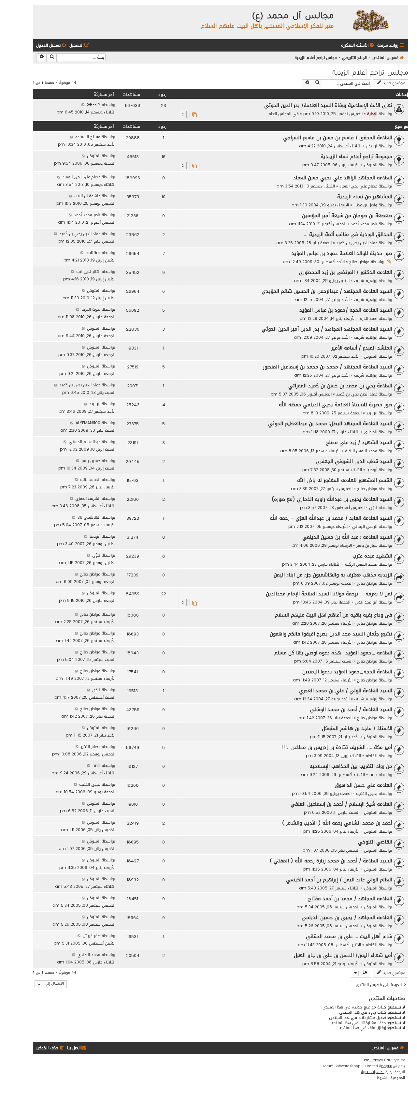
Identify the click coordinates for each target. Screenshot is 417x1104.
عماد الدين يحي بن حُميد (356, 242)
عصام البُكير (90, 746)
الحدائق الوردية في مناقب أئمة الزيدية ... (348, 234)
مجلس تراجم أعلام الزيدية (370, 73)
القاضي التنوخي (375, 841)
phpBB (386, 1066)
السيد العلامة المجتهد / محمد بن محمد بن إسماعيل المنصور (327, 366)
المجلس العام (279, 113)
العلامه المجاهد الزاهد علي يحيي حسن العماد (342, 177)
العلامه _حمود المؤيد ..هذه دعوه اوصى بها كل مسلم (333, 652)
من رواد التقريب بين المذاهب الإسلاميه (350, 766)
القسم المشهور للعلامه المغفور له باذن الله (344, 480)
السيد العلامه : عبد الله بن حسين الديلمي (347, 537)
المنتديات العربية (372, 1072)
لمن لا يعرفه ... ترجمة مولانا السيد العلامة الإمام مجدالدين (329, 593)
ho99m (93, 252)
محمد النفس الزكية (361, 451)
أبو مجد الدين (366, 602)
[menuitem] (358, 45)
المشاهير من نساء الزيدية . (363, 196)
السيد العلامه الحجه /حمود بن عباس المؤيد (345, 310)
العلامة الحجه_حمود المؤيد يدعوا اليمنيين (347, 671)
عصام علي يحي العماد (358, 186)
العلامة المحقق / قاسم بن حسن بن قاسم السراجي (337, 137)
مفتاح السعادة (87, 137)
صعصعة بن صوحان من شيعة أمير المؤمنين (347, 215)
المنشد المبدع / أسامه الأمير (361, 347)
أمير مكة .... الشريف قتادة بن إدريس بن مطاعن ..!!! (336, 747)
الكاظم (371, 755)
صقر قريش (91, 935)
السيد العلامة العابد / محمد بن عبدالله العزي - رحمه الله (331, 518)
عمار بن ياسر (366, 545)
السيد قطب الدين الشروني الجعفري (354, 461)
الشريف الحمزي (87, 498)
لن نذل (371, 146)
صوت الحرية (90, 309)
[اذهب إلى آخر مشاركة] (82, 104)
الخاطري (370, 432)
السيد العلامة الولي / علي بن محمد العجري (345, 690)
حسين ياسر (90, 460)
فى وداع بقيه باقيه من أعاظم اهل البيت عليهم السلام (333, 614)
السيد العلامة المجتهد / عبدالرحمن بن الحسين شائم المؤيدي (327, 291)
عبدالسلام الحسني (84, 441)
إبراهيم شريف (365, 280)
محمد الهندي (89, 954)
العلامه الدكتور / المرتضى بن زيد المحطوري (345, 272)
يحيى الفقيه (366, 793)
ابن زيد (371, 413)
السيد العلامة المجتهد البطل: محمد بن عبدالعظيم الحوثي (330, 423)
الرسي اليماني (364, 526)
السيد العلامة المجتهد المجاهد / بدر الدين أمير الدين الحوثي (327, 329)
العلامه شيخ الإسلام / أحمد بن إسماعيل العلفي (341, 804)
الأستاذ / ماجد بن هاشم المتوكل (357, 728)
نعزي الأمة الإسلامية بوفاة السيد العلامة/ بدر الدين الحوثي (328, 105)
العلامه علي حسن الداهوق (363, 785)
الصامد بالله (90, 479)
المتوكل (370, 165)
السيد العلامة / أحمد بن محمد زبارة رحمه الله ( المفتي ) (331, 860)
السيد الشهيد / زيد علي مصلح (359, 442)
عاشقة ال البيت (87, 196)
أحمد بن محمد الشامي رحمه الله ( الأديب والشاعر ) (337, 823)
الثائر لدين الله (88, 271)
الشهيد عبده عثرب (372, 555)
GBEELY (93, 104)
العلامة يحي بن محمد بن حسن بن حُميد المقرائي (340, 385)
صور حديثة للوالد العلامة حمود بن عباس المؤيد (342, 253)
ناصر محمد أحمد (364, 224)
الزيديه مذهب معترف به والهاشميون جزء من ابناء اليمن (333, 574)
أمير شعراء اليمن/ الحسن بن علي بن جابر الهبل (343, 955)
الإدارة (372, 113)
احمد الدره (368, 318)
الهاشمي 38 (89, 517)
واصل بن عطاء (365, 205)
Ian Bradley (373, 1060)
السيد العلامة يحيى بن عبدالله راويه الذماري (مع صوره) (332, 499)
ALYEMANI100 (88, 422)
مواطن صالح (359, 261)
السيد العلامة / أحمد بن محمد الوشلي (351, 709)
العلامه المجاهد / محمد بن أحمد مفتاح (350, 898)
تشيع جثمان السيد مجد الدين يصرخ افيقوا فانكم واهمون (331, 633)
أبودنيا (372, 469)
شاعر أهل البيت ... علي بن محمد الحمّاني (349, 936)
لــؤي (373, 507)
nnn (373, 774)
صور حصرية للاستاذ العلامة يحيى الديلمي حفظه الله (335, 404)
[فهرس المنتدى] (370, 20)
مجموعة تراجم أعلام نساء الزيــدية (356, 156)
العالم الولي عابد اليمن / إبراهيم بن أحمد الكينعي (339, 879)
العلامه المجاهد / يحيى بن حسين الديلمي (347, 917)
